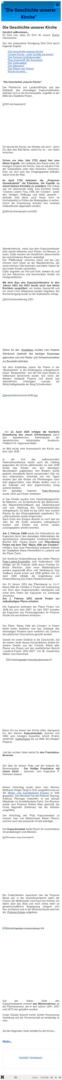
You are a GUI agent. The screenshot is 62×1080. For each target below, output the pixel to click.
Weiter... (7, 1041)
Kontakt (23, 1057)
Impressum (36, 1057)
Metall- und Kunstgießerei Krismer (29, 793)
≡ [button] (57, 4)
